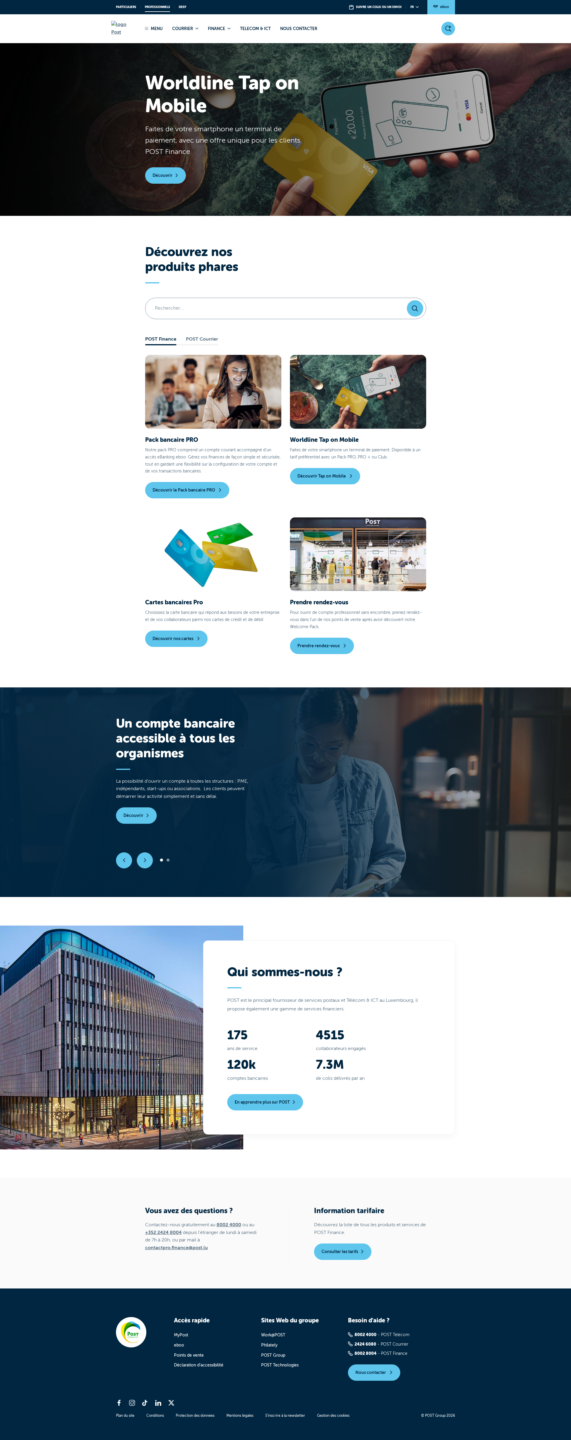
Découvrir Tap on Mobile (322, 476)
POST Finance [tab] (160, 339)
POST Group (273, 1355)
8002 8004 (365, 1353)
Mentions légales (239, 1416)
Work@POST (273, 1335)
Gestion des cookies (333, 1416)
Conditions (155, 1416)
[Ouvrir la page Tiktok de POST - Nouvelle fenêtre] (145, 1403)
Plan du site (125, 1416)
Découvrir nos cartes (173, 638)
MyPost (181, 1335)
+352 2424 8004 (163, 1232)
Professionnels (157, 7)
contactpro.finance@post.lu (176, 1247)
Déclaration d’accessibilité (198, 1365)
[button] (124, 860)
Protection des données (195, 1416)
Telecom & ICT (255, 28)
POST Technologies (280, 1365)
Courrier (182, 28)
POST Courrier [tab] (202, 339)
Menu (157, 28)
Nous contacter (298, 28)
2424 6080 (365, 1344)
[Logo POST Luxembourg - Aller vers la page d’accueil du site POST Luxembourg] (123, 28)
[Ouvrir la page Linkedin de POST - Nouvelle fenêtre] (158, 1403)
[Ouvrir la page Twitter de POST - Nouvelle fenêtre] (171, 1403)
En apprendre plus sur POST (262, 1102)
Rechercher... (169, 308)
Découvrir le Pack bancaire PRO (184, 490)
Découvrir (162, 175)
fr (412, 7)
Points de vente (189, 1355)
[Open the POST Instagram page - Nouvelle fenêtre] (132, 1403)
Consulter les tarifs (339, 1251)
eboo (444, 7)
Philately (269, 1345)
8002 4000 (229, 1224)
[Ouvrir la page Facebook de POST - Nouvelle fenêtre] (119, 1403)
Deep (182, 7)
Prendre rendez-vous (319, 645)
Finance (216, 28)
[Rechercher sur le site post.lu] (448, 28)
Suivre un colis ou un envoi (378, 7)
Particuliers (126, 7)
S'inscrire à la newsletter (285, 1416)
